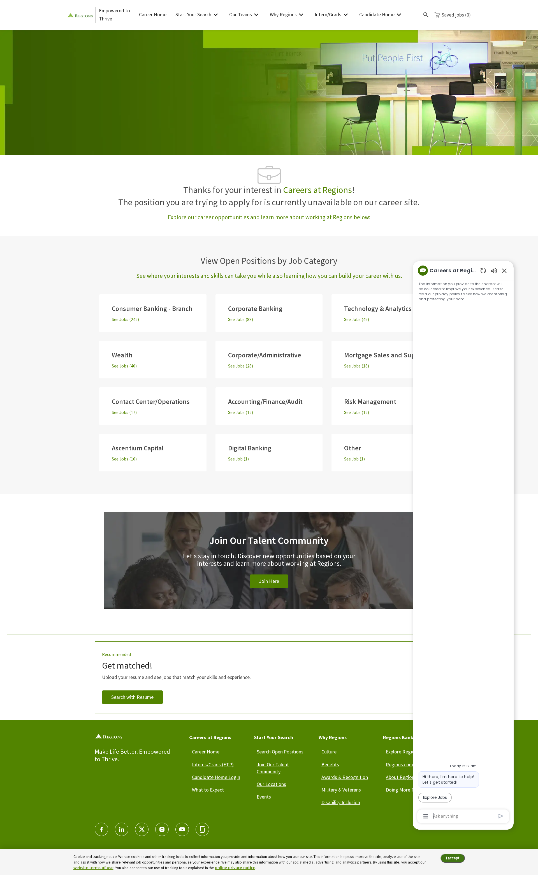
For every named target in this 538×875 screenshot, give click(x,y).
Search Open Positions (280, 751)
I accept (452, 857)
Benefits (330, 764)
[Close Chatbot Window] (504, 270)
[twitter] (142, 829)
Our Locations (271, 784)
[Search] (426, 14)
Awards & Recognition (344, 777)
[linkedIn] (121, 829)
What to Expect (208, 789)
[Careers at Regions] (81, 14)
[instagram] (162, 829)
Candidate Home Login (216, 777)
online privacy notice (235, 867)
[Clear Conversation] (483, 270)
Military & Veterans (341, 789)
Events (264, 796)
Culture (329, 751)
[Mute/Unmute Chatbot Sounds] (494, 270)
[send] (500, 816)
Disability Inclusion (340, 802)
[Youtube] (182, 829)
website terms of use (93, 867)
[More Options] (425, 816)
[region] (463, 543)
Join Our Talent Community (273, 768)
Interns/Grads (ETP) (213, 764)
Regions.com (399, 764)
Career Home (152, 14)
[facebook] (101, 829)
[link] (269, 566)
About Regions (401, 777)
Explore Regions (402, 751)
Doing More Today (405, 789)
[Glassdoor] (202, 829)
